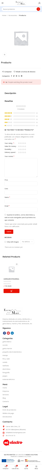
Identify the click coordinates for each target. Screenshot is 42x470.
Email (7, 206)
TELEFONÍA (6, 366)
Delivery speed (10, 152)
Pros (6, 180)
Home (4, 15)
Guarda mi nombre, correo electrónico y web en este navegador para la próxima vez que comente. (20, 217)
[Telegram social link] (21, 76)
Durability (8, 149)
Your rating (9, 143)
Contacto (6, 401)
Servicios (6, 395)
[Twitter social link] (14, 76)
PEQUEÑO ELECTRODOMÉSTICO (12, 352)
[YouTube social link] (8, 333)
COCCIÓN (5, 345)
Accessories (13, 15)
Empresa (6, 391)
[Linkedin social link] (19, 76)
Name (7, 197)
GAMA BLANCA (7, 342)
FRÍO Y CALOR (6, 359)
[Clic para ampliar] (5, 55)
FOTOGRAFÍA (6, 372)
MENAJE (5, 355)
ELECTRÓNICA (6, 369)
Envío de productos (9, 410)
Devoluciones (7, 417)
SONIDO (5, 362)
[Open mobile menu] (3, 3)
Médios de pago (8, 413)
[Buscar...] (38, 9)
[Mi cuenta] (39, 3)
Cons (6, 189)
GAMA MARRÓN (7, 348)
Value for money (10, 146)
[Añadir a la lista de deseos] (16, 264)
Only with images (13, 242)
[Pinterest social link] (16, 76)
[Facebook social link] (11, 76)
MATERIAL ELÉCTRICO (9, 379)
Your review (9, 156)
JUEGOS (5, 376)
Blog (4, 398)
